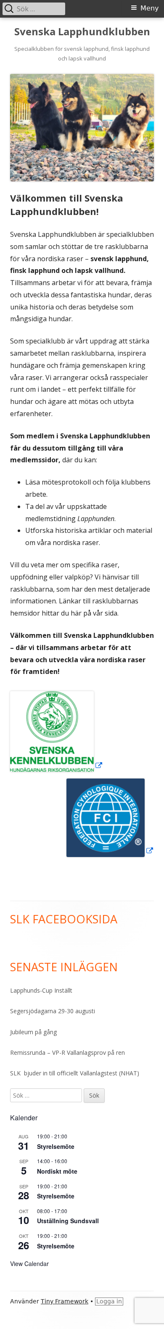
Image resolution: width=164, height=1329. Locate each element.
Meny (149, 8)
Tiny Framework (64, 1301)
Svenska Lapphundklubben (82, 31)
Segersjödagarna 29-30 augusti (52, 1011)
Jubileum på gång (33, 1032)
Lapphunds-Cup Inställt (41, 990)
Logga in (109, 1301)
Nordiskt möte (57, 1171)
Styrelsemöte (55, 1146)
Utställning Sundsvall (68, 1220)
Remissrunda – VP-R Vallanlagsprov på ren (67, 1052)
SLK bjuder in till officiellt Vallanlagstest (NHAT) (74, 1073)
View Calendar (29, 1263)
